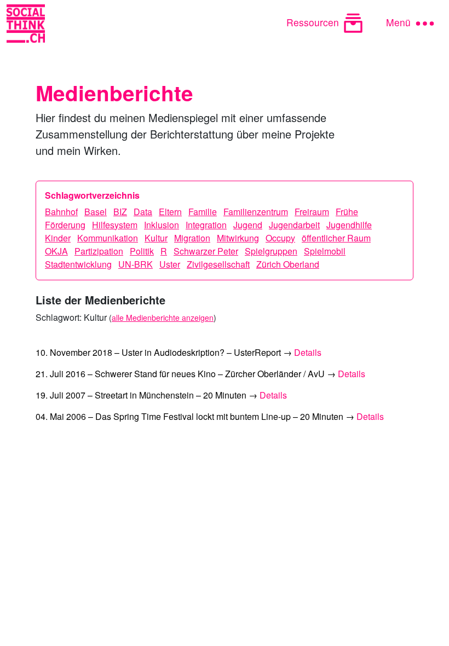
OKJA (56, 251)
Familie (202, 211)
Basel (95, 211)
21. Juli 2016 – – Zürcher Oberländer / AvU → (200, 373)
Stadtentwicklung (78, 264)
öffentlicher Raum (336, 238)
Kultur (156, 238)
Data (143, 211)
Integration (206, 224)
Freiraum (312, 211)
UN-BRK (135, 264)
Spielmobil (325, 251)
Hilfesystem (114, 224)
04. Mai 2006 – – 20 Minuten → (210, 416)
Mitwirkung (238, 238)
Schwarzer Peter (206, 251)
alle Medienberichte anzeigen (163, 317)
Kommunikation (107, 238)
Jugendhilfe (349, 224)
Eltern (170, 211)
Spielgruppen (271, 251)
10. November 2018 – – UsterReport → (178, 352)
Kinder (58, 238)
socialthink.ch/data (200, 630)
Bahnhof (61, 211)
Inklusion (161, 224)
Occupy (280, 238)
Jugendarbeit (294, 224)
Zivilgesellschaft (218, 264)
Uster (169, 264)
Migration (192, 238)
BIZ (120, 211)
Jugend (247, 224)
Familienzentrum (255, 211)
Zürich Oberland (287, 264)
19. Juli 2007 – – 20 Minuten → (161, 395)
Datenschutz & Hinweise (82, 617)
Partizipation (98, 251)
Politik (142, 251)
